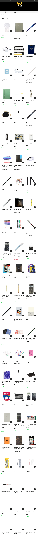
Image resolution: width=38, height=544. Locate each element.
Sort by (2, 18)
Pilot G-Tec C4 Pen (4, 360)
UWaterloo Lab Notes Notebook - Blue (5, 79)
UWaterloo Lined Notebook (6, 532)
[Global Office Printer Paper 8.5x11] (31, 505)
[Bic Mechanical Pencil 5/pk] (6, 463)
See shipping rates (13, 0)
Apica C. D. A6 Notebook (30, 143)
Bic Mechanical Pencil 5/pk (6, 469)
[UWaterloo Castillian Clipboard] (19, 525)
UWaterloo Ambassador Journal (18, 276)
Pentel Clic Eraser (17, 253)
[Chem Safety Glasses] (19, 71)
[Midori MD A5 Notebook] (31, 311)
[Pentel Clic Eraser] (19, 246)
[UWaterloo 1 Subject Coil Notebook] (19, 27)
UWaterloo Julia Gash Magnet (17, 144)
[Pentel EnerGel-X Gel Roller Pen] (31, 114)
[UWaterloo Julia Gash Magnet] (19, 137)
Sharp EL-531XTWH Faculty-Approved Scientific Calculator (31, 404)
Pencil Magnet (28, 209)
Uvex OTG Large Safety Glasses (5, 57)
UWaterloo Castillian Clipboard (17, 533)
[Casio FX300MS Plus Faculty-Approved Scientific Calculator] (19, 417)
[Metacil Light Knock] (19, 463)
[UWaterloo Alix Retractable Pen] (19, 94)
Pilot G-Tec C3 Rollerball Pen (31, 469)
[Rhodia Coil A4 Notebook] (6, 440)
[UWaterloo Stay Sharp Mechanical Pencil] (31, 71)
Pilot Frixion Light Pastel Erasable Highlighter (5, 296)
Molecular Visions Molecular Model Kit (31, 425)
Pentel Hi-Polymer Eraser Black (18, 512)
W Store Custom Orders (33, 0)
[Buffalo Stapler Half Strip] (31, 525)
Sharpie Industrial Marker (6, 491)
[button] (36, 4)
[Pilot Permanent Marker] (19, 224)
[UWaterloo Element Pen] (31, 27)
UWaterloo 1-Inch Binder (18, 209)
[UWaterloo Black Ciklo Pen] (6, 311)
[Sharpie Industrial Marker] (6, 484)
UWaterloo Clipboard (29, 56)
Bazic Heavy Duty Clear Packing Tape (18, 492)
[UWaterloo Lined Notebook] (6, 525)
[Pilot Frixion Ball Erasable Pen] (19, 353)
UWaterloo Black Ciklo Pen (6, 318)
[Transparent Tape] (6, 396)
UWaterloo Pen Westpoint (6, 143)
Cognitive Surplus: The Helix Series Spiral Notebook (19, 448)
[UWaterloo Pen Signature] (31, 94)
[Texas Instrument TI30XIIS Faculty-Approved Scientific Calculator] (6, 246)
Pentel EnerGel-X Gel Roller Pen (31, 122)
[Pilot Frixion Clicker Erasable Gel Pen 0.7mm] (6, 158)
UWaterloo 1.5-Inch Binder (6, 338)
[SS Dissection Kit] (6, 114)
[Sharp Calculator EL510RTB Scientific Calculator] (31, 440)
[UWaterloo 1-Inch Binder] (19, 202)
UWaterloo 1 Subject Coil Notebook (18, 34)
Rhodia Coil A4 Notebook (5, 447)
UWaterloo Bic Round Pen (18, 121)
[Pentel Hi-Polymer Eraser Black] (19, 505)
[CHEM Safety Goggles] (31, 158)
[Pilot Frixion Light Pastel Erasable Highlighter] (6, 288)
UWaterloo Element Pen (30, 33)
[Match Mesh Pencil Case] (19, 396)
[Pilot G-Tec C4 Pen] (6, 353)
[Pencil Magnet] (31, 202)
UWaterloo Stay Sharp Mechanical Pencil (30, 79)
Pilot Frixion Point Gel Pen (6, 230)
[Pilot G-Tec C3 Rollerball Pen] (31, 463)
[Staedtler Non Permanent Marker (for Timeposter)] (19, 374)
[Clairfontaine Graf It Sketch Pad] (31, 353)
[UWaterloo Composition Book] (19, 158)
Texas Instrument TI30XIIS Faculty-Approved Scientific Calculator (6, 254)
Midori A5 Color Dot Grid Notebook (5, 425)
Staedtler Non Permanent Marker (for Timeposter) (18, 382)
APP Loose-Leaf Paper (30, 491)
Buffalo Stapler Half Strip (30, 532)
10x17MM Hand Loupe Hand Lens (31, 254)
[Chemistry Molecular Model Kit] (19, 181)
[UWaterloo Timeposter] (19, 49)
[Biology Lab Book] (6, 94)
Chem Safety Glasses (18, 78)
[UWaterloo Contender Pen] (6, 202)
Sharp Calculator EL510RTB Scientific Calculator (31, 448)
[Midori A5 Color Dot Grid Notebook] (6, 417)
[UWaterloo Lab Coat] (6, 27)
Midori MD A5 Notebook (30, 318)
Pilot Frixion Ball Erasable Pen (19, 360)
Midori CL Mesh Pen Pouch (30, 381)
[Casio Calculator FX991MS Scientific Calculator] (31, 288)
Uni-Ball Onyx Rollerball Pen (6, 187)
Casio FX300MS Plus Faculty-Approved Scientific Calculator (19, 425)
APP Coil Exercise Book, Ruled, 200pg (30, 276)
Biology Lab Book (4, 100)
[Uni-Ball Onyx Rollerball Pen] (6, 181)
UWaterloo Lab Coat (5, 33)
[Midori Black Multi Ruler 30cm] (31, 181)
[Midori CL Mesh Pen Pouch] (31, 374)
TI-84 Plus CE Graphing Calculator (5, 276)
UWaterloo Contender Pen (6, 209)
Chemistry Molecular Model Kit (19, 188)
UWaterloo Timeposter (18, 56)
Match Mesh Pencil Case (18, 403)
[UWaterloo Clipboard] (31, 49)
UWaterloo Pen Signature (30, 100)
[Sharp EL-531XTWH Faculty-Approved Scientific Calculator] (31, 396)
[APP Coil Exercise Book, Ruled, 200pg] (31, 268)
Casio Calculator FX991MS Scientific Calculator (30, 296)
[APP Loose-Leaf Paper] (31, 484)
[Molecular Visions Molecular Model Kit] (31, 417)
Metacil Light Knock (17, 469)
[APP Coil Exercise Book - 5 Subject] (6, 374)
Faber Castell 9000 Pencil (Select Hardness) (30, 339)
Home (2, 14)
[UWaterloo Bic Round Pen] (19, 114)
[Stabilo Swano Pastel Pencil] (19, 288)
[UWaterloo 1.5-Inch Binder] (6, 331)
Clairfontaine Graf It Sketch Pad (31, 361)
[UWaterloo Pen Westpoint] (6, 137)
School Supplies (6, 14)
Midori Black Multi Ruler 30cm (30, 188)
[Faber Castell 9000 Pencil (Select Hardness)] (31, 331)
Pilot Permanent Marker (18, 230)
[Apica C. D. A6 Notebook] (31, 137)
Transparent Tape (4, 403)
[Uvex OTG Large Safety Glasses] (6, 49)
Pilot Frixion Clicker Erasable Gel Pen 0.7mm (6, 166)
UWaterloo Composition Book (18, 166)
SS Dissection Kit (4, 121)
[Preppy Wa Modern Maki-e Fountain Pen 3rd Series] (31, 224)
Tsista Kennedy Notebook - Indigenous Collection (19, 319)
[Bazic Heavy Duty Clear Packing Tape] (19, 484)
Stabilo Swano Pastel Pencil (19, 295)
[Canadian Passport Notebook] (19, 331)
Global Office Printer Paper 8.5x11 (31, 512)
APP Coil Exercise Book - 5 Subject (6, 382)
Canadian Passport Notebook (19, 338)
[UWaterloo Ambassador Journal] (19, 268)
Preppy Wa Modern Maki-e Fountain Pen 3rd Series (30, 231)
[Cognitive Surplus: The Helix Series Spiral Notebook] (19, 440)
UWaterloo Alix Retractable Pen (18, 101)
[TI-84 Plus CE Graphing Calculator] (6, 268)
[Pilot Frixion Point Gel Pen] (6, 224)
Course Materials (13, 8)
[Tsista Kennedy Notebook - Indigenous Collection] (19, 311)
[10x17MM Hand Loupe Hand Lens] (31, 246)
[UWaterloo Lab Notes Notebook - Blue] (6, 71)
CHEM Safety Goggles (30, 165)
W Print (26, 0)
